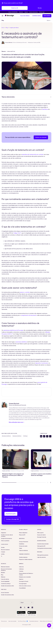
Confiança (25, 436)
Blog (7, 27)
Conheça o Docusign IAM (12, 519)
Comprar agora (36, 15)
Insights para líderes (14, 27)
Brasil (22, 602)
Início (3, 27)
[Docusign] (9, 15)
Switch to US (14, 8)
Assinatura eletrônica (6, 436)
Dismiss (40, 8)
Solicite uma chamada (40, 137)
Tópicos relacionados (8, 97)
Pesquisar (21, 12)
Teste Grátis (47, 15)
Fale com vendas (24, 15)
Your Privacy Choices (22, 621)
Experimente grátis (11, 514)
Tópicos (48, 20)
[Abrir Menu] (2, 16)
